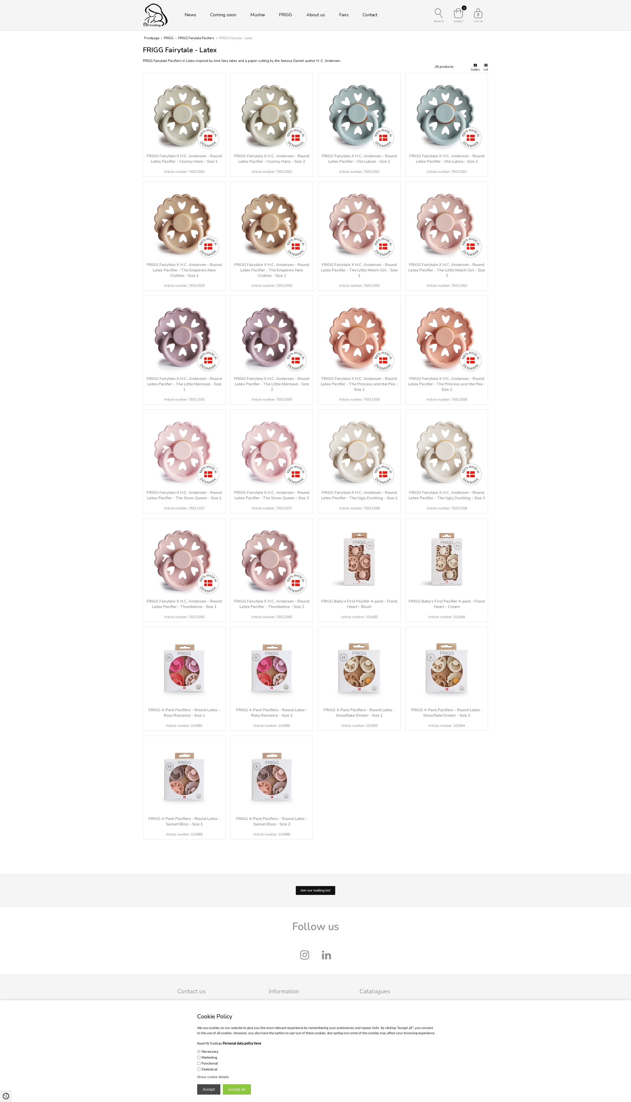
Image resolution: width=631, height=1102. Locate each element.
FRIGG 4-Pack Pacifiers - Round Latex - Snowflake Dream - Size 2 (447, 712)
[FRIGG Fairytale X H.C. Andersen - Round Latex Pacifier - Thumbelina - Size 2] (272, 557)
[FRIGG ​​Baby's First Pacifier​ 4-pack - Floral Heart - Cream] (447, 557)
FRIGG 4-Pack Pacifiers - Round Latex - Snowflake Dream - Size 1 (359, 712)
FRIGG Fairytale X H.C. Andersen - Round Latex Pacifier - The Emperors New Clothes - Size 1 (184, 270)
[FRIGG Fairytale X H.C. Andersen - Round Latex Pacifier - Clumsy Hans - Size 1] (184, 111)
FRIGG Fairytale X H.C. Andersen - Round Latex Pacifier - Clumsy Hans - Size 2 (271, 158)
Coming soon (223, 15)
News (190, 15)
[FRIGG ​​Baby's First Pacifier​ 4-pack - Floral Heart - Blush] (359, 557)
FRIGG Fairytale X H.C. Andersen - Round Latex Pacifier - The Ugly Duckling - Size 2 (447, 495)
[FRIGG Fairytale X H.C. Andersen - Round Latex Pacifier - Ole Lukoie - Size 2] (447, 111)
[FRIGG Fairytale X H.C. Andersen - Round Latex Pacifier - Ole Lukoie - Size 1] (359, 111)
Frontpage (151, 38)
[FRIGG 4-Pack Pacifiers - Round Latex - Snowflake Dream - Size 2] (447, 665)
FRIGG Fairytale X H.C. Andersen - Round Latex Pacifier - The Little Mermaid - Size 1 (184, 384)
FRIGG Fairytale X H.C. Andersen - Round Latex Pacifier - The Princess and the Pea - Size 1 (359, 384)
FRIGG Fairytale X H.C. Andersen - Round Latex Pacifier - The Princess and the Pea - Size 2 (446, 384)
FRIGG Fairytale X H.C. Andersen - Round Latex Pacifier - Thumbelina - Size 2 (271, 604)
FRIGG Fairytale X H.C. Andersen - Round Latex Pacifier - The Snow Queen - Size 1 (184, 495)
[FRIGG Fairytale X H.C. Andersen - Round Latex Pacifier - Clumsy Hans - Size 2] (272, 111)
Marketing (209, 1057)
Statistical (209, 1069)
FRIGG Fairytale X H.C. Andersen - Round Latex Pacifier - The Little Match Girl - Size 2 (446, 270)
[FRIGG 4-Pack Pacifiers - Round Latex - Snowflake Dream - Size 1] (359, 665)
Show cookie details (213, 1077)
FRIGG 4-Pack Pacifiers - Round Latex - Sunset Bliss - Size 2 (272, 821)
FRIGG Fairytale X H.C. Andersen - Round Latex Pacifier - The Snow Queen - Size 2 (271, 495)
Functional (210, 1063)
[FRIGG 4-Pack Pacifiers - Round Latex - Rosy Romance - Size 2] (272, 665)
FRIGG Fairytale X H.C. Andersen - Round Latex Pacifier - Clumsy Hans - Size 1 (184, 158)
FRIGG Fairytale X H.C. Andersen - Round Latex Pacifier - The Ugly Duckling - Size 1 (359, 495)
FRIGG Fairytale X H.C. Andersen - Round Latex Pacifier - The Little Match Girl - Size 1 (359, 270)
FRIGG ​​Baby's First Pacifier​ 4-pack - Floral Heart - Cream (447, 604)
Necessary (210, 1051)
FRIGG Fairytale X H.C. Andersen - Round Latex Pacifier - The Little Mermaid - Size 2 (271, 384)
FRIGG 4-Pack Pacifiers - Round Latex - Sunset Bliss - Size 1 (184, 821)
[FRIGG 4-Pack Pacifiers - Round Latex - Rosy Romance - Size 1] (184, 665)
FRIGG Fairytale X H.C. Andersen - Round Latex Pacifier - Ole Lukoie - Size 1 (359, 158)
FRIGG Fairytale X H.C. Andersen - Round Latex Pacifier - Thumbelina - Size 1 (184, 604)
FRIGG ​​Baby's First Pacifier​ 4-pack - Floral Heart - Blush (359, 604)
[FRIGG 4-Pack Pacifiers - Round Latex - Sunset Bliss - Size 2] (272, 774)
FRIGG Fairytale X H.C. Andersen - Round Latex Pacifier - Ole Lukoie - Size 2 (446, 158)
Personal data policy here (242, 1044)
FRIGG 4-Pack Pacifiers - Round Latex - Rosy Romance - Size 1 (184, 712)
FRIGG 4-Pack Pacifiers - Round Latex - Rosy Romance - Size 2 (272, 712)
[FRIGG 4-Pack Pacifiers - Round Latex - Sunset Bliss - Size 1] (184, 774)
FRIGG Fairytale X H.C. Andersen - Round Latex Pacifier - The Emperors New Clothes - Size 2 (271, 270)
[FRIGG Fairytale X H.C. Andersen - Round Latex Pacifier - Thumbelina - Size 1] (184, 557)
